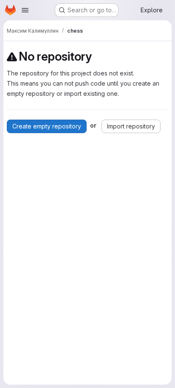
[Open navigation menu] (25, 10)
